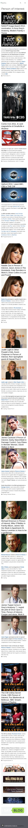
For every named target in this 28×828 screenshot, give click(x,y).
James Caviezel (5, 471)
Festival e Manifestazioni (9, 161)
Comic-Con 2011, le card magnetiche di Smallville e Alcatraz (12, 126)
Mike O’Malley (5, 567)
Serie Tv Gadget (20, 161)
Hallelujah (12, 220)
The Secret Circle (16, 733)
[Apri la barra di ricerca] (20, 3)
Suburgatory (14, 231)
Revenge (7, 220)
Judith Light (4, 382)
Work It (9, 235)
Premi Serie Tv (6, 75)
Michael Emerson (5, 554)
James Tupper (5, 637)
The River (22, 226)
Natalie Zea (4, 299)
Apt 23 (8, 231)
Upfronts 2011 (16, 206)
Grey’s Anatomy (18, 638)
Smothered (4, 235)
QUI (6, 74)
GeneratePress (20, 825)
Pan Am (5, 219)
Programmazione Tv (8, 236)
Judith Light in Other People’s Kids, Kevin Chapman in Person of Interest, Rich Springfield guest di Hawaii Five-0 (12, 354)
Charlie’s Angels (9, 215)
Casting (5, 322)
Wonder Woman (11, 494)
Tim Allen (3, 231)
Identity (10, 219)
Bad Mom (14, 235)
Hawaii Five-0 (10, 408)
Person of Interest (11, 68)
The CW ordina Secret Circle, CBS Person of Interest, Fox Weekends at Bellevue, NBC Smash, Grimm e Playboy (12, 697)
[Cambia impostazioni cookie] (2, 825)
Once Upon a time (18, 215)
